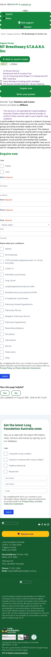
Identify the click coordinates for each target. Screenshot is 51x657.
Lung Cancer (10, 280)
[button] (25, 18)
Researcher (14, 471)
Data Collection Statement (28, 368)
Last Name (3, 195)
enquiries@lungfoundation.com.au (21, 571)
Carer (7, 172)
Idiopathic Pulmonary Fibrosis (17, 316)
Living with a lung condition (20, 453)
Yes (5, 393)
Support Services (13, 34)
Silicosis (8, 346)
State (2, 229)
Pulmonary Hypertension (15, 322)
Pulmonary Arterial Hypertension (19, 304)
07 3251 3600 (14, 568)
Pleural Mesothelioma (14, 328)
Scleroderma (10, 340)
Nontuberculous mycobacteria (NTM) (21, 292)
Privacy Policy (6, 368)
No (16, 393)
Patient (8, 166)
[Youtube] (39, 524)
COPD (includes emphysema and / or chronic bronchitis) (24, 261)
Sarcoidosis (10, 334)
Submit (5, 376)
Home (3, 34)
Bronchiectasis (11, 254)
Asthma (8, 249)
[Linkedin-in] (45, 524)
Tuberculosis (10, 352)
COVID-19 (9, 268)
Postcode (3, 238)
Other (7, 358)
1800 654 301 (12, 4)
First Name (3, 186)
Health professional (17, 465)
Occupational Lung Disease (16, 298)
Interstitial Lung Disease (15, 274)
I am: (2, 160)
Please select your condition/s (12, 243)
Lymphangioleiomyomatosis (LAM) (19, 286)
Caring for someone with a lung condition (26, 459)
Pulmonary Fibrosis (13, 310)
